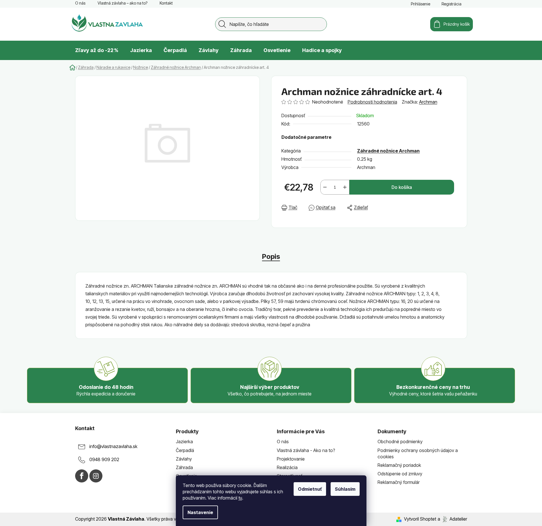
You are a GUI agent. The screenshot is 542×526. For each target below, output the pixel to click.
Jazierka (184, 441)
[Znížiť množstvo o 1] (325, 187)
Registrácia (451, 3)
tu (240, 498)
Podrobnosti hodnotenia (372, 102)
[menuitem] (96, 50)
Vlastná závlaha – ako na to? (122, 3)
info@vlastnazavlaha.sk (113, 446)
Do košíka (401, 187)
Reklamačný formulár (399, 482)
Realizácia (287, 467)
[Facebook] (81, 475)
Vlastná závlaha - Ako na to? (306, 450)
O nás (80, 3)
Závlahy (184, 459)
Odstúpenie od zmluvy (400, 474)
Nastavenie (200, 512)
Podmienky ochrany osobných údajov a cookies (418, 453)
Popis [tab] (271, 256)
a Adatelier (452, 519)
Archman (428, 102)
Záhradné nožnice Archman (388, 151)
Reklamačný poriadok (399, 465)
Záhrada (184, 467)
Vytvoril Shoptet (420, 519)
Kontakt (166, 3)
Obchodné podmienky (400, 441)
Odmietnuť (310, 489)
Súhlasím (345, 489)
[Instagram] (95, 475)
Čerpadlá (185, 450)
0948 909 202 (104, 460)
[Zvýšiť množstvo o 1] (345, 187)
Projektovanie (291, 459)
